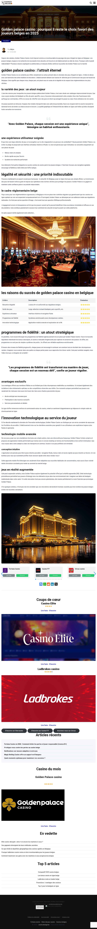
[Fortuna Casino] (5, 572)
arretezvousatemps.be (55, 904)
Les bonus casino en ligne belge (48, 875)
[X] (56, 584)
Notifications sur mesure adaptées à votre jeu (20, 751)
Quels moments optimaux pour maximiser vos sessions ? (24, 758)
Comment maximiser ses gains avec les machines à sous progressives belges (27, 856)
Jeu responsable (45, 917)
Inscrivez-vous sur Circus (66, 731)
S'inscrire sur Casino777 (40, 731)
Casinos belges (61, 922)
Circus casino (80, 569)
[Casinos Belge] (6, 2)
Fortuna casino (35, 922)
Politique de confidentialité (33, 917)
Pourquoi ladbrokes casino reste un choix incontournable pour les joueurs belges (28, 852)
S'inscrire (22, 575)
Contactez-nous (65, 917)
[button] (35, 579)
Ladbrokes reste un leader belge (48, 879)
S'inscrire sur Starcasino (14, 731)
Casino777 (45, 569)
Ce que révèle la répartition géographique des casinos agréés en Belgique (25, 849)
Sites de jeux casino (48, 922)
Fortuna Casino (14, 569)
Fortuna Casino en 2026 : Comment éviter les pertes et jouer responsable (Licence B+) (35, 744)
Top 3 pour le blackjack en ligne (48, 886)
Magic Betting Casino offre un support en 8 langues (22, 755)
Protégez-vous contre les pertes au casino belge (22, 747)
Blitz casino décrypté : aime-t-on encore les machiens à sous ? (22, 842)
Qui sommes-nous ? (55, 917)
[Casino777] (38, 572)
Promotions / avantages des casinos (48, 883)
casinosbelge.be (43, 925)
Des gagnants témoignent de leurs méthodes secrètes (19, 845)
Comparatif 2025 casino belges (48, 872)
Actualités (6, 41)
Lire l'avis (8, 575)
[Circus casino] (71, 572)
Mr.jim (12, 49)
